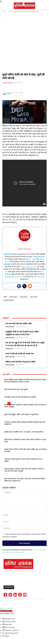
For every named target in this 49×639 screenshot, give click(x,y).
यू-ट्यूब (34, 259)
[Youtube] (25, 595)
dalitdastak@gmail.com (14, 277)
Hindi (8, 94)
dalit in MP (33, 297)
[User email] (30, 286)
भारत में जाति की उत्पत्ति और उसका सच (19, 353)
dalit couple (23, 297)
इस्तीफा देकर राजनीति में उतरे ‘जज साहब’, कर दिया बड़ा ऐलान (23, 432)
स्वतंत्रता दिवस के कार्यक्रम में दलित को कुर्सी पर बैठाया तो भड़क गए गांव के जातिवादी (25, 406)
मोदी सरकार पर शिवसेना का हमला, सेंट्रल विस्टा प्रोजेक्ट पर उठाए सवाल (25, 440)
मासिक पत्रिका (38, 257)
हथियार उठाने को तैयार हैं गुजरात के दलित (20, 361)
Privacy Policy (32, 601)
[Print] (26, 88)
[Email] (21, 88)
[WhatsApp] (15, 88)
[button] (6, 611)
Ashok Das (9, 348)
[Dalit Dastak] (24, 5)
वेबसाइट (28, 259)
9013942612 (37, 277)
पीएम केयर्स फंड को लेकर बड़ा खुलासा (16, 389)
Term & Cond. (42, 601)
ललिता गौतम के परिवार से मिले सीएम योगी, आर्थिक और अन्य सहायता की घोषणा (25, 450)
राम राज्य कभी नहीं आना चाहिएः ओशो (18, 323)
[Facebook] (4, 88)
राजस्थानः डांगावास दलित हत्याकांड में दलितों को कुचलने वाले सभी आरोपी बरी (24, 423)
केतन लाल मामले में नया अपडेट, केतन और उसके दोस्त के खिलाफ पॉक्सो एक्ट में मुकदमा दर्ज (24, 479)
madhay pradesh (8, 300)
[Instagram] (10, 595)
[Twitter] (10, 88)
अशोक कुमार (7, 264)
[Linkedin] (15, 595)
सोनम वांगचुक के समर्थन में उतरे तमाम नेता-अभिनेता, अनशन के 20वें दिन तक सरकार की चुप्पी (24, 470)
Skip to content (6, 609)
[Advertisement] (24, 47)
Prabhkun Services (17, 601)
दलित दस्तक (8, 254)
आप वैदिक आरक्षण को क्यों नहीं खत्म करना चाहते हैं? (20, 397)
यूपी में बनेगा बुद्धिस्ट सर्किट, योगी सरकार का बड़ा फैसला (21, 414)
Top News (6, 17)
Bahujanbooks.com (29, 267)
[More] (32, 88)
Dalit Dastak (7, 83)
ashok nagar (13, 297)
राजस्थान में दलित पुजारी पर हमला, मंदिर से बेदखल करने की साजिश (23, 460)
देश (13, 17)
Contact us (25, 602)
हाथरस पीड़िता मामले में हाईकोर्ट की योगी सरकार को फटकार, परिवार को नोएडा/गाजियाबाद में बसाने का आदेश (25, 380)
